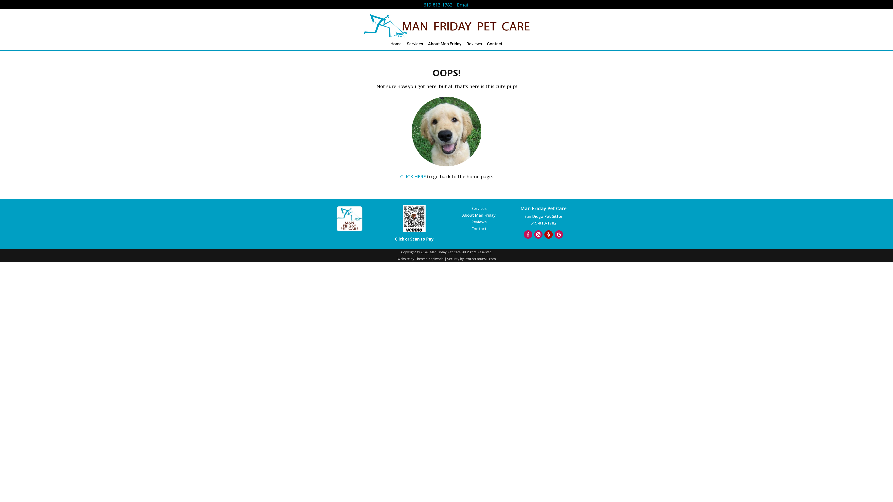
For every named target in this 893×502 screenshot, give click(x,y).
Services (415, 44)
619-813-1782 (543, 223)
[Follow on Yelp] (548, 234)
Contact (495, 44)
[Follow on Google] (559, 234)
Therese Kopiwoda (429, 259)
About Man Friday (444, 44)
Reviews (474, 44)
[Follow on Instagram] (538, 234)
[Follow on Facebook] (528, 234)
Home (396, 44)
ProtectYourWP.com (480, 259)
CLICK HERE (413, 176)
